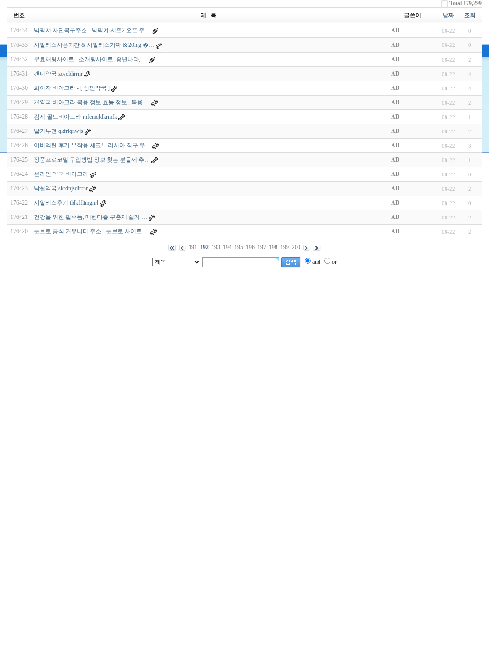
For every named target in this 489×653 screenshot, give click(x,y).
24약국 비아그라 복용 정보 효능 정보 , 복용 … (92, 102)
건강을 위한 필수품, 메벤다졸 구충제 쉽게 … (90, 217)
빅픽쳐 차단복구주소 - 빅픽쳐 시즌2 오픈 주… (92, 30)
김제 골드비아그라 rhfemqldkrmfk (75, 116)
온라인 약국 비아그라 (61, 174)
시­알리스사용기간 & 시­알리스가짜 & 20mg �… (94, 45)
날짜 (448, 15)
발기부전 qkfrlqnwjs (58, 131)
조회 (470, 15)
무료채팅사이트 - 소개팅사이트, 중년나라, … (91, 59)
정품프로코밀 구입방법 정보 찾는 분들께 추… (92, 159)
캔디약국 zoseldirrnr (58, 73)
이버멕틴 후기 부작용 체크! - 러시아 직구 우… (92, 145)
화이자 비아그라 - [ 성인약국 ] (72, 88)
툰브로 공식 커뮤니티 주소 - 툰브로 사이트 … (91, 231)
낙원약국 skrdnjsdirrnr (61, 188)
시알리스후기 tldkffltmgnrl (66, 202)
